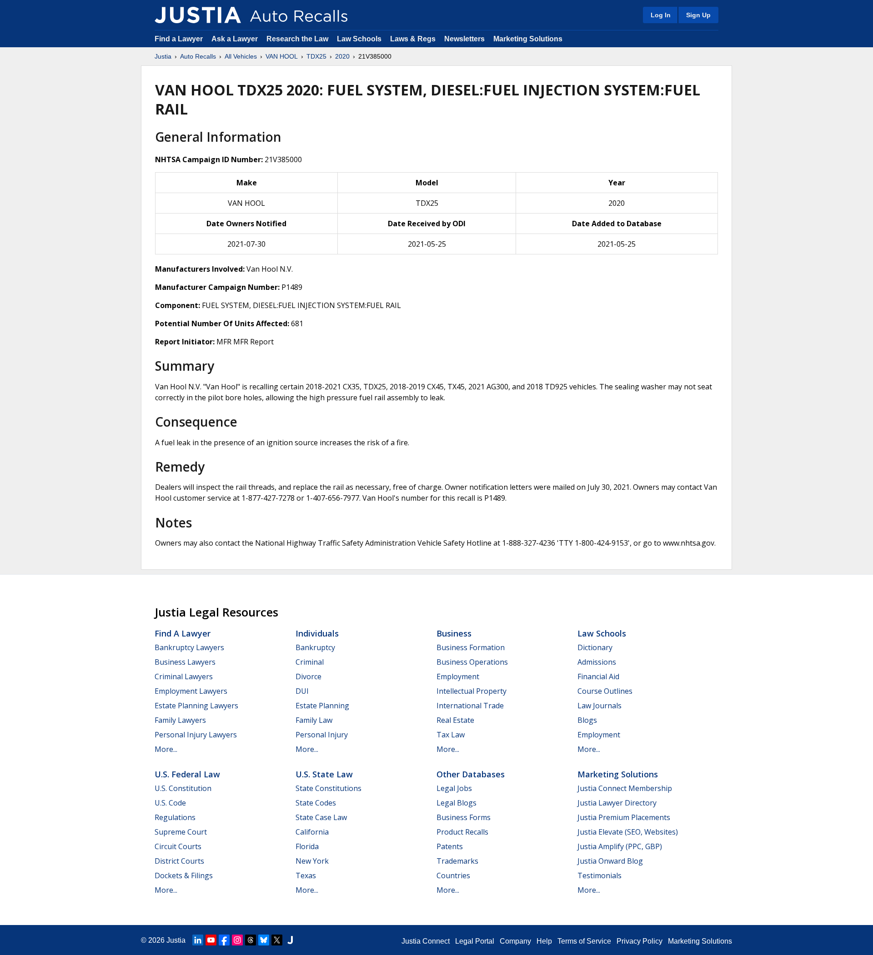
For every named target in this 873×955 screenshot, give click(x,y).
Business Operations (472, 662)
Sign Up (698, 15)
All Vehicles (241, 56)
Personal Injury (322, 735)
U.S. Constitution (183, 788)
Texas (306, 875)
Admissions (596, 662)
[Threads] (250, 940)
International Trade (470, 706)
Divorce (308, 676)
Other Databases (470, 774)
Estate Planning (322, 706)
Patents (449, 846)
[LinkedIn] (197, 940)
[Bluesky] (263, 940)
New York (312, 861)
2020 (342, 56)
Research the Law (297, 39)
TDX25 (316, 56)
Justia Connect (425, 941)
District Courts (179, 861)
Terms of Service (584, 941)
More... (166, 749)
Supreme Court (181, 832)
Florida (307, 846)
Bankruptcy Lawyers (189, 647)
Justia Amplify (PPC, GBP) (619, 846)
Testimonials (599, 875)
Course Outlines (604, 691)
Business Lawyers (185, 662)
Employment (457, 676)
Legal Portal (474, 941)
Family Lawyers (180, 720)
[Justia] (198, 15)
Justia (163, 56)
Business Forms (463, 817)
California (312, 832)
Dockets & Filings (184, 875)
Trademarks (457, 861)
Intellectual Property (471, 691)
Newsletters (464, 39)
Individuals (317, 633)
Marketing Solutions (527, 39)
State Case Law (321, 817)
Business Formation (470, 647)
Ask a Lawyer (235, 39)
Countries (453, 875)
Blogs (587, 720)
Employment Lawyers (191, 691)
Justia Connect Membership (624, 788)
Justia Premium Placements (623, 817)
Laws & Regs (413, 39)
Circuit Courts (178, 846)
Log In (661, 15)
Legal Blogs (456, 803)
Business (454, 633)
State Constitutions (328, 788)
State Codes (316, 803)
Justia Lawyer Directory (617, 803)
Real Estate (455, 720)
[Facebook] (224, 940)
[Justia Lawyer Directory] (290, 940)
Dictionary (594, 647)
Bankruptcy (315, 647)
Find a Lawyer (179, 39)
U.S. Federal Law (187, 774)
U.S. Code (170, 803)
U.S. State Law (324, 774)
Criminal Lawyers (184, 676)
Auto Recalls (198, 56)
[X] (276, 940)
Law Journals (599, 706)
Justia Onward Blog (610, 861)
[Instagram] (237, 940)
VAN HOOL (282, 56)
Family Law (314, 720)
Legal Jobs (454, 788)
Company (515, 941)
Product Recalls (462, 832)
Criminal (310, 662)
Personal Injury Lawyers (196, 735)
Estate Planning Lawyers (196, 706)
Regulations (175, 817)
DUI (302, 691)
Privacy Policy (639, 941)
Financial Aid (598, 676)
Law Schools (359, 39)
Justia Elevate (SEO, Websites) (627, 832)
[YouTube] (211, 940)
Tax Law (450, 735)
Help (544, 941)
